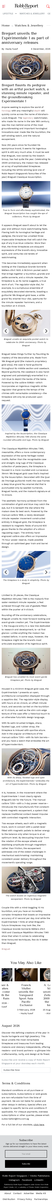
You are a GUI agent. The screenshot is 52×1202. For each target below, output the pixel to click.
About (7, 1193)
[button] (4, 6)
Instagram (14, 1180)
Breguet (6, 949)
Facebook (27, 1180)
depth (37, 110)
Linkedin (38, 1180)
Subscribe (26, 1164)
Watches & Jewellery (32, 14)
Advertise (29, 1193)
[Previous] (6, 331)
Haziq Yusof (11, 49)
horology (6, 110)
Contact (17, 1193)
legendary (28, 118)
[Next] (46, 331)
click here (39, 1124)
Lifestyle (8, 14)
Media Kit (41, 1193)
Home (6, 25)
